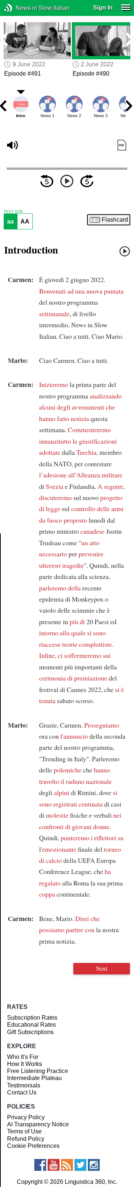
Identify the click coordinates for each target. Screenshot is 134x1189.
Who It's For (22, 1057)
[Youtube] (54, 1165)
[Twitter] (80, 1165)
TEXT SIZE (13, 211)
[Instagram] (94, 1165)
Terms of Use (24, 1131)
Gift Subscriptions (30, 1032)
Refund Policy (25, 1139)
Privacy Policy (26, 1117)
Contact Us (21, 1092)
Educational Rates (31, 1024)
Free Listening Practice (37, 1071)
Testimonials (23, 1085)
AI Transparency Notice (38, 1124)
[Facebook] (40, 1165)
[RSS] (67, 1165)
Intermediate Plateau (34, 1078)
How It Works (24, 1064)
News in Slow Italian (19, 8)
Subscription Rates (32, 1017)
